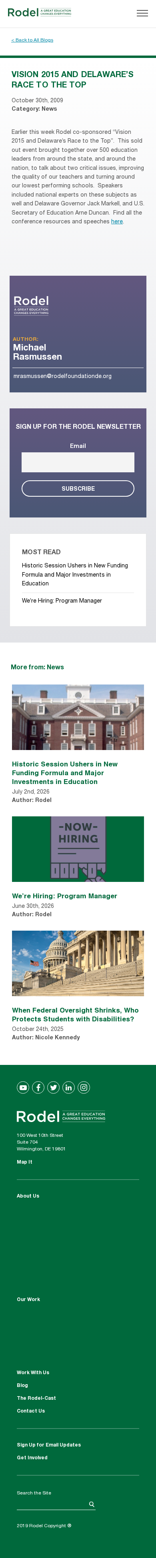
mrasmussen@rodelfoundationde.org (63, 377)
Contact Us (31, 1411)
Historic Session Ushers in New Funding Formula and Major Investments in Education (75, 575)
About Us (28, 1196)
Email (78, 447)
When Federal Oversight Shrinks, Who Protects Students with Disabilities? (75, 1014)
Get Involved (32, 1458)
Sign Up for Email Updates (49, 1445)
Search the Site (34, 1493)
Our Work (28, 1299)
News (49, 109)
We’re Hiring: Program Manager (62, 601)
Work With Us (33, 1373)
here (117, 222)
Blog (22, 1385)
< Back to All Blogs (32, 40)
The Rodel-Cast (36, 1398)
